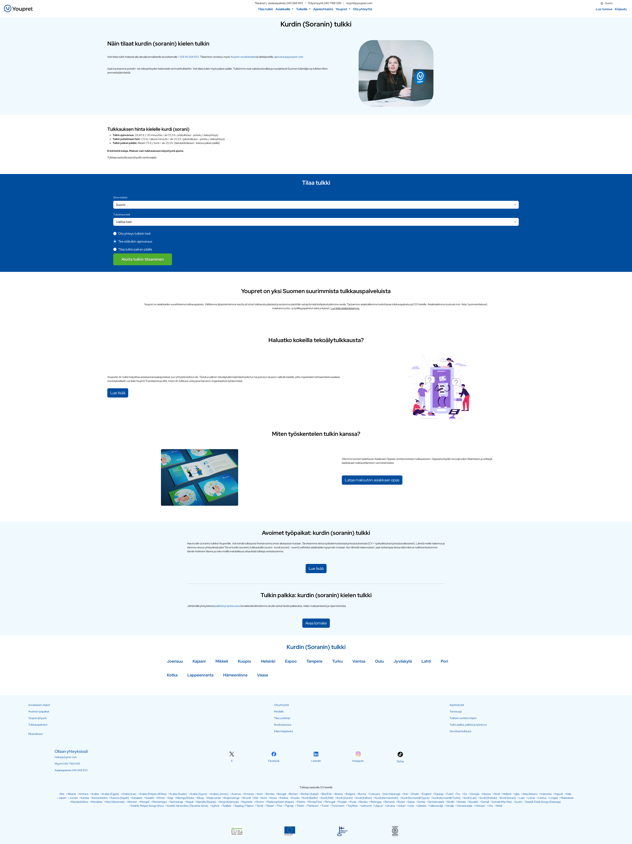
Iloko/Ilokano (530, 794)
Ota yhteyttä (281, 705)
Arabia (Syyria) (198, 794)
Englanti (426, 794)
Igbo (517, 794)
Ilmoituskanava (282, 724)
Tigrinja (289, 805)
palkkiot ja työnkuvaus (227, 606)
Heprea (486, 794)
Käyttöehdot (457, 705)
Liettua (542, 798)
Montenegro (159, 802)
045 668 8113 (294, 3)
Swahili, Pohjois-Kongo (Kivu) (147, 805)
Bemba (270, 794)
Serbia (421, 802)
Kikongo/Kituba (185, 798)
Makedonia (567, 798)
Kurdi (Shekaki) (488, 798)
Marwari (132, 802)
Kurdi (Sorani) (508, 798)
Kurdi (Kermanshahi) (386, 798)
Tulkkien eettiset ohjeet (463, 718)
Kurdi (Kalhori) (364, 798)
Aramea (236, 794)
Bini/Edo (327, 794)
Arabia (95, 794)
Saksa (411, 802)
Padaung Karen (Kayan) (280, 802)
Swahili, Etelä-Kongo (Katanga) (543, 802)
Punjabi (342, 802)
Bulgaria (350, 794)
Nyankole (247, 802)
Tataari (270, 805)
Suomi (608, 3)
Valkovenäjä (436, 805)
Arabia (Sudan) (178, 794)
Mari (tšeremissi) (115, 802)
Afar (61, 794)
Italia (568, 794)
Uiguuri (379, 805)
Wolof (499, 805)
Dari (405, 794)
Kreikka (284, 798)
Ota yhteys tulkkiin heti (134, 233)
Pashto (301, 802)
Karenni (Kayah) (120, 798)
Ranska (363, 802)
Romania (389, 802)
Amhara (83, 794)
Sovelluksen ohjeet (39, 705)
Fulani (450, 794)
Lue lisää (117, 392)
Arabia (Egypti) (110, 794)
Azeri (260, 794)
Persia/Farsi (315, 802)
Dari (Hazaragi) (391, 794)
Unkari (401, 805)
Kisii (256, 798)
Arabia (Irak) (129, 794)
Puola (353, 802)
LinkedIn (316, 761)
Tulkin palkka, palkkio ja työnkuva (468, 724)
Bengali (281, 794)
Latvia (531, 798)
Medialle (279, 711)
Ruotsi (401, 802)
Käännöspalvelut (283, 731)
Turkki (325, 805)
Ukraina (390, 805)
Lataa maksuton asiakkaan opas (372, 480)
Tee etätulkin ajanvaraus (135, 241)
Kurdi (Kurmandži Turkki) (447, 798)
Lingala (554, 798)
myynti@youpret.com (359, 3)
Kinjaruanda (214, 798)
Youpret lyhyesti (37, 718)
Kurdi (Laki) (470, 798)
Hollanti (507, 794)
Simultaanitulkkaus (460, 731)
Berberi (293, 794)
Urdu (411, 805)
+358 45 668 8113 (188, 57)
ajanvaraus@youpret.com (288, 57)
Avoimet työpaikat (38, 711)
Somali (485, 802)
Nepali (189, 802)
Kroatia (295, 798)
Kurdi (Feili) (327, 798)
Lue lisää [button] (316, 568)
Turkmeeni (338, 805)
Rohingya (376, 802)
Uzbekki (421, 805)
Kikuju (200, 798)
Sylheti (215, 805)
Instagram (358, 761)
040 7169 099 (332, 3)
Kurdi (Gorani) (345, 798)
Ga (465, 794)
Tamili (260, 805)
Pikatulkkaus (35, 734)
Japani (62, 798)
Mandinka (96, 802)
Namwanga (176, 802)
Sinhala (461, 802)
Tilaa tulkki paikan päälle (135, 249)
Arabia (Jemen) (219, 794)
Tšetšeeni (312, 805)
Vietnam (480, 805)
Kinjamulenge (231, 798)
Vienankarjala (464, 805)
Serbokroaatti (436, 802)
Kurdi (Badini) (310, 798)
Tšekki (300, 805)
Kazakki (149, 798)
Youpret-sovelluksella (242, 57)
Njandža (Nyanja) (206, 802)
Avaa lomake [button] (316, 623)
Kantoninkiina (99, 798)
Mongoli (144, 802)
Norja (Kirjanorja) (229, 802)
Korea (273, 798)
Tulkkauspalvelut (37, 724)
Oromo (260, 802)
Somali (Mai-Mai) (502, 802)
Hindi (497, 794)
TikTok (400, 761)
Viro (490, 805)
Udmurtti (366, 805)
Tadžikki (226, 805)
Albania (71, 794)
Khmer (161, 798)
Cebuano (374, 794)
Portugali (330, 802)
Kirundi (247, 798)
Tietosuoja (456, 711)
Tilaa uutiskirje (282, 718)
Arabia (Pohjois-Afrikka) (153, 794)
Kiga (170, 798)
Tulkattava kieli (121, 214)
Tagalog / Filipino (243, 805)
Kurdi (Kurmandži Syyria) (415, 798)
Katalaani (137, 798)
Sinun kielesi (120, 197)
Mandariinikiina (79, 802)
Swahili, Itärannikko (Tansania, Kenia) (187, 805)
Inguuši (559, 794)
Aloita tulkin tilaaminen (142, 259)
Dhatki (415, 794)
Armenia (249, 794)
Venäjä (450, 805)
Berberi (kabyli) (310, 794)
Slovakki (473, 802)
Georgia (474, 794)
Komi (264, 798)
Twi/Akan (352, 805)
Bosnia (339, 794)
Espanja (438, 794)
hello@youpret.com (66, 757)
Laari (522, 798)
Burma (362, 794)
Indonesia (546, 794)
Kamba (85, 798)
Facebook (273, 761)
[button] (284, 9)
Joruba (73, 798)
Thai (279, 805)
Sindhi (450, 802)
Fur (458, 794)
